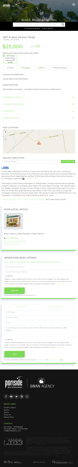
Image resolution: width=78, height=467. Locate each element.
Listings (12, 199)
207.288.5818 (18, 427)
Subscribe (14, 290)
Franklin (25, 199)
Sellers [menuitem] (6, 412)
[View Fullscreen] (5, 139)
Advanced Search (33, 28)
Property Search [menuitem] (10, 407)
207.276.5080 (23, 429)
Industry (33, 199)
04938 (41, 199)
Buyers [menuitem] (6, 410)
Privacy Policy (31, 179)
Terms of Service (53, 360)
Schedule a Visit (56, 306)
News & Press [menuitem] (9, 417)
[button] (63, 25)
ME (19, 199)
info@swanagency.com (12, 431)
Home (5, 199)
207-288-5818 (12, 238)
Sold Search (48, 28)
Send (15, 354)
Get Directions (68, 161)
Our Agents (15, 244)
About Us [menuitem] (7, 415)
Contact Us (7, 244)
